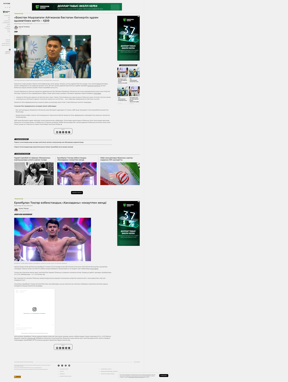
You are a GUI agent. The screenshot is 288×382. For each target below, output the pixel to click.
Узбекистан (7, 53)
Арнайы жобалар (6, 43)
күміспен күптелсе (93, 86)
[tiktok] (62, 365)
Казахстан (7, 51)
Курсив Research (6, 22)
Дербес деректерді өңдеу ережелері (109, 371)
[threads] (66, 365)
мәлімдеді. (97, 93)
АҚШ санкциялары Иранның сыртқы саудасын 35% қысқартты (116, 159)
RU (5, 7)
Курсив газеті (7, 21)
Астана (16, 214)
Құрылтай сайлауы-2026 (65, 376)
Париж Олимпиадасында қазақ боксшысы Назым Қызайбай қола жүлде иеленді (43, 147)
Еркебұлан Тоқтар (27, 214)
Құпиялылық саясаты (106, 369)
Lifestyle (8, 26)
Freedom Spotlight (6, 45)
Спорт (8, 31)
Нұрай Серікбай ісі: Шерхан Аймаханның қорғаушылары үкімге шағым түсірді (32, 159)
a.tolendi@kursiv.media (24, 211)
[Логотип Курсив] (6, 3)
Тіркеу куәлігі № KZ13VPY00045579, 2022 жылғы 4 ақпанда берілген (28, 367)
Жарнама (8, 41)
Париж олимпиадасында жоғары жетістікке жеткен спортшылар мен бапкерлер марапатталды (49, 142)
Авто (9, 17)
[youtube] (69, 365)
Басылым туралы (64, 369)
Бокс (16, 31)
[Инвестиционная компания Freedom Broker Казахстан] (6, 12)
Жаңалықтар (7, 15)
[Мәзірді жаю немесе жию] (9, 35)
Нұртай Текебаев (24, 26)
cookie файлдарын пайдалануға (136, 377)
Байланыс (62, 373)
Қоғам (8, 24)
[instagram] (59, 365)
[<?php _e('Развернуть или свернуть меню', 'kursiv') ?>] (10, 50)
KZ (9, 7)
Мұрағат (62, 371)
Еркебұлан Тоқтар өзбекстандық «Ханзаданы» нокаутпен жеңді (71, 159)
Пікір (9, 19)
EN (7, 7)
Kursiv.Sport (94, 269)
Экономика (7, 28)
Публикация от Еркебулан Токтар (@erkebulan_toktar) (34, 333)
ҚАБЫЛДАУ (163, 375)
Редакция (8, 39)
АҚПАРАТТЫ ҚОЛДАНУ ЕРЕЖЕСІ (107, 373)
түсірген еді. (31, 338)
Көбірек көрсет (77, 192)
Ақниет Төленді (24, 208)
